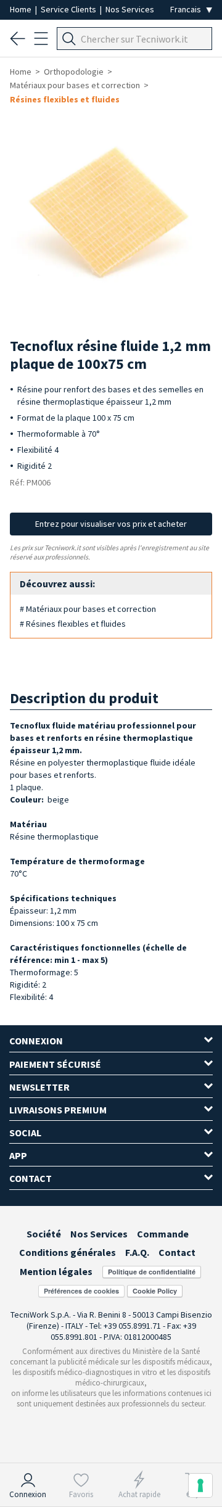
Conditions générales (67, 1252)
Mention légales (56, 1271)
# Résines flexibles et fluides (73, 623)
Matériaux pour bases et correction (75, 85)
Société (44, 1234)
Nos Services (129, 9)
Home (21, 9)
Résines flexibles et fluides (65, 99)
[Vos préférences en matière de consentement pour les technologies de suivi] (200, 1485)
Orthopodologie (74, 71)
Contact (176, 1252)
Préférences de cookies (81, 1290)
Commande (163, 1234)
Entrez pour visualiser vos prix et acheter (111, 523)
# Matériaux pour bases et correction (88, 608)
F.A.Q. (137, 1252)
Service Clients (69, 9)
